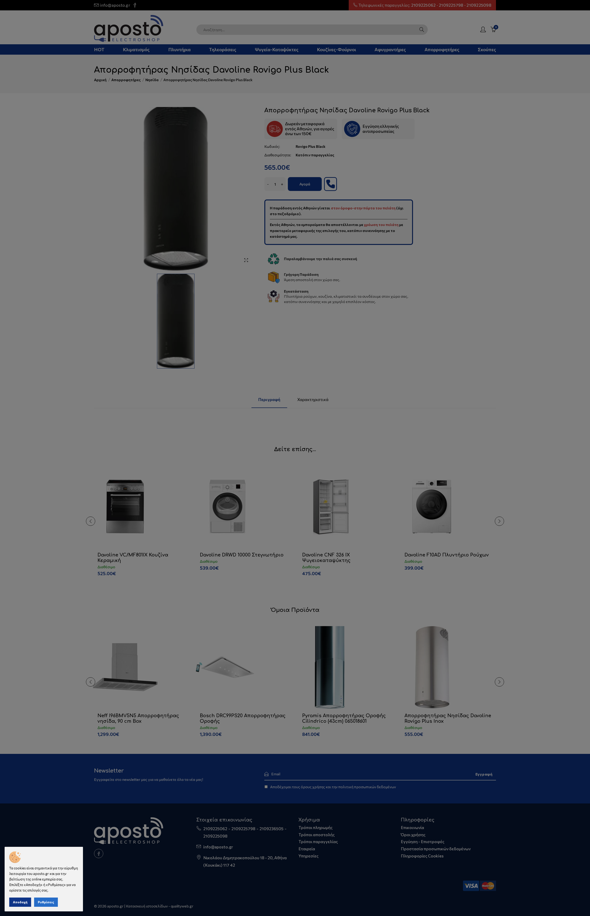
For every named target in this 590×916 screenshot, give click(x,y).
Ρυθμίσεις (46, 902)
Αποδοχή (20, 902)
